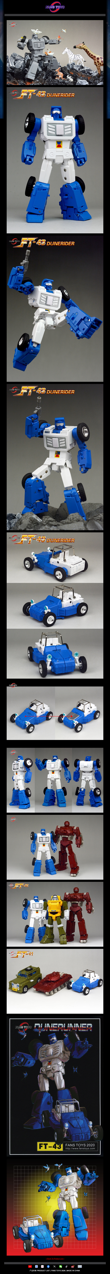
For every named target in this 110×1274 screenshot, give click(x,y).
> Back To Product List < (55, 1259)
